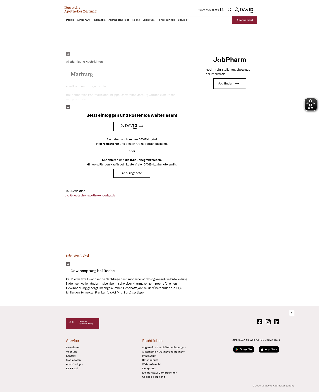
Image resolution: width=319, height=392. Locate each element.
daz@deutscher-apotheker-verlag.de (90, 195)
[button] (80, 9)
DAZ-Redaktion (75, 191)
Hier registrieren (107, 144)
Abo (245, 20)
